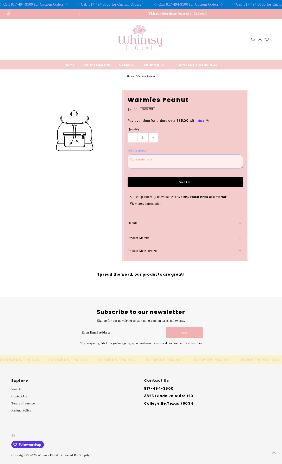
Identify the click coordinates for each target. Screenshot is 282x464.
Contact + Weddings (197, 65)
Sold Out (185, 182)
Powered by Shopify (75, 455)
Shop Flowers (97, 65)
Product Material (139, 238)
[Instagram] (8, 14)
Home (70, 65)
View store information (145, 203)
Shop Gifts (154, 65)
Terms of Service (23, 403)
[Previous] (79, 13)
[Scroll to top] (274, 452)
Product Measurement (143, 250)
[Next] (202, 13)
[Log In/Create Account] (260, 39)
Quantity (134, 129)
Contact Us (19, 396)
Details (132, 223)
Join (184, 332)
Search (16, 389)
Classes (126, 65)
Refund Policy (21, 410)
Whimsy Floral (48, 455)
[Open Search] (253, 39)
